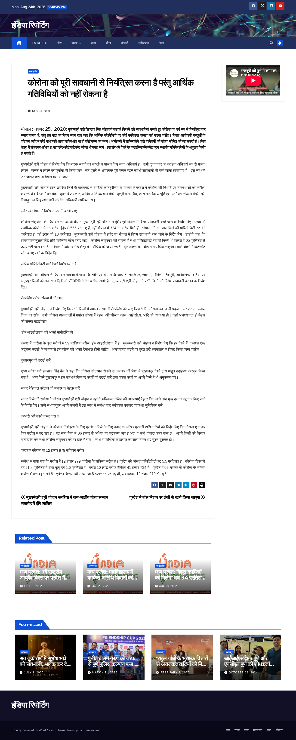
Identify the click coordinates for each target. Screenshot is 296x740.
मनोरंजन (144, 43)
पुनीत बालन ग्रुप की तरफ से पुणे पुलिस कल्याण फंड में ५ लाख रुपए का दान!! (112, 664)
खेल (108, 43)
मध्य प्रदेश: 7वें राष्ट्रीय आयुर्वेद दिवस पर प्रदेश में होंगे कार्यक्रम (42, 577)
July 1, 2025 (34, 672)
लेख (161, 43)
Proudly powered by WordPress (33, 730)
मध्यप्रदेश (33, 71)
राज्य (75, 43)
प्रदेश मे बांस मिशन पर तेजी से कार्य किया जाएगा (165, 497)
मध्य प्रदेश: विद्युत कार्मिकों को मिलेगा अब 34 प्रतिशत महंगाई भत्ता (179, 577)
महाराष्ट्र (92, 652)
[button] (271, 43)
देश (60, 43)
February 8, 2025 (175, 672)
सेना (93, 43)
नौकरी (124, 43)
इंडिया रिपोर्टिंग (30, 25)
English (40, 43)
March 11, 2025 (104, 672)
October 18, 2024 (243, 672)
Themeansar (91, 730)
